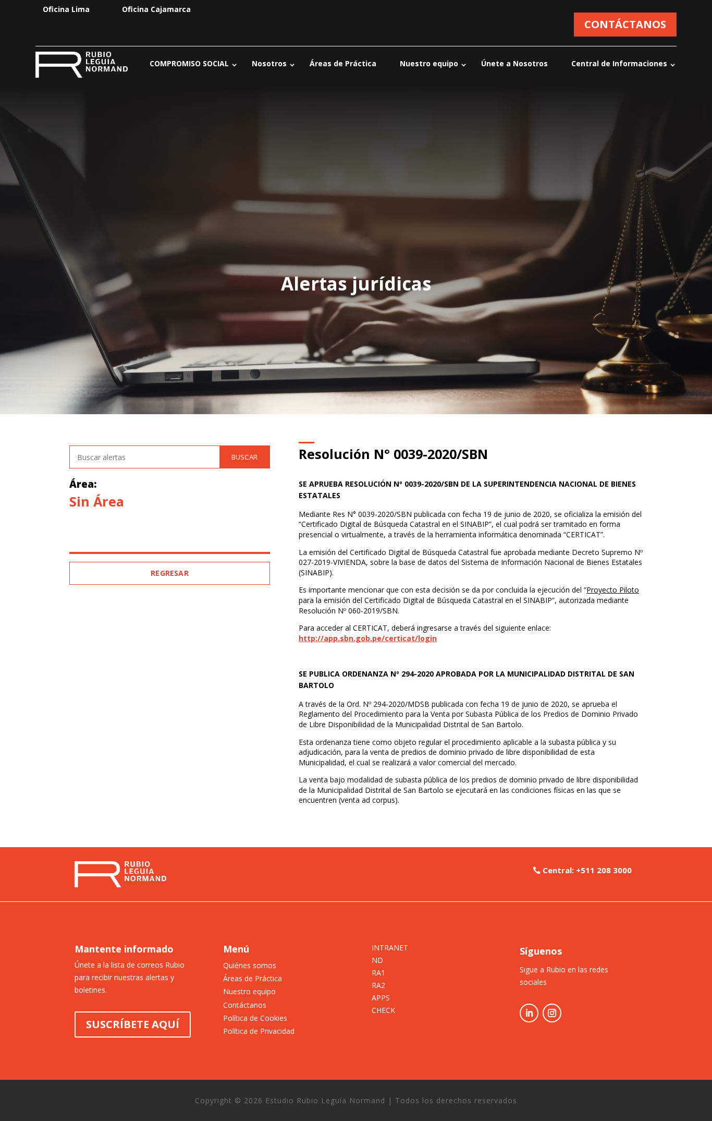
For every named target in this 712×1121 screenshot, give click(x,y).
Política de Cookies (255, 1018)
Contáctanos (244, 1005)
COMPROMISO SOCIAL (189, 63)
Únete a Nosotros (514, 63)
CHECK (383, 1011)
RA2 (378, 986)
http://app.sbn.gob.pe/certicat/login (368, 638)
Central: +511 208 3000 (587, 870)
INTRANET (390, 948)
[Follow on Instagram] (552, 1013)
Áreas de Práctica (343, 63)
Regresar (170, 573)
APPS (381, 998)
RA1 (378, 973)
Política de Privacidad (258, 1031)
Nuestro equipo (429, 63)
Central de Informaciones (619, 63)
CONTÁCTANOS (625, 24)
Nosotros (269, 63)
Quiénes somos (249, 965)
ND (377, 961)
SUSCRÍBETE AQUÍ (132, 1024)
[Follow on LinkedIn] (529, 1013)
